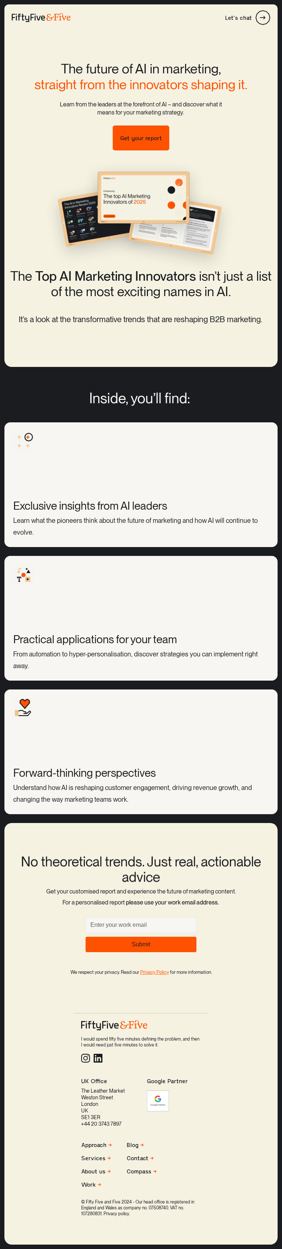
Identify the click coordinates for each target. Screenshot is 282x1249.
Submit (141, 944)
